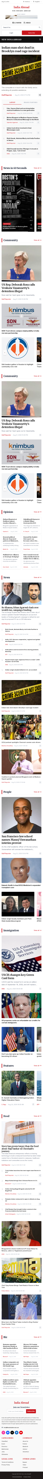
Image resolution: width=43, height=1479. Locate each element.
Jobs (3, 1452)
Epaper (25, 1462)
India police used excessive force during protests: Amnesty (22, 650)
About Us (25, 1441)
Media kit (25, 1446)
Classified (5, 1441)
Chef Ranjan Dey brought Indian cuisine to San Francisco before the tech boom (20, 1210)
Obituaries (5, 1454)
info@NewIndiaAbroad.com (11, 1427)
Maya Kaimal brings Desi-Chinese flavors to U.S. (21, 1180)
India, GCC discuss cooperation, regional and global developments (22, 640)
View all (36, 168)
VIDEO (28, 23)
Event (3, 1444)
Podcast (25, 1467)
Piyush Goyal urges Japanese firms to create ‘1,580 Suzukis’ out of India (22, 660)
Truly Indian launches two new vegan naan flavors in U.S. (23, 1171)
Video (24, 1465)
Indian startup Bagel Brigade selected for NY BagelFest (20, 1189)
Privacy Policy (6, 1465)
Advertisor (26, 1452)
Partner (25, 1444)
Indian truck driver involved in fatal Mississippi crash (19, 129)
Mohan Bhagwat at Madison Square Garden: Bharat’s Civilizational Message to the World (22, 118)
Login (11, 33)
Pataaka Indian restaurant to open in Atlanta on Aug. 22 (22, 1200)
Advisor (25, 1449)
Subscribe (31, 33)
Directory (4, 1446)
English (37, 1)
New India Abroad (12, 39)
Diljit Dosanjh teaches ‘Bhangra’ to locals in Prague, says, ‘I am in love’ (22, 150)
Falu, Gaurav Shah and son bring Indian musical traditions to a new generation (20, 109)
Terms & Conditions (8, 1462)
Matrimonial (5, 1449)
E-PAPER (18, 23)
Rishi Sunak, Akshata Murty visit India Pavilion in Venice (23, 139)
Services (27, 1)
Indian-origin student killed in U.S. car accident (21, 670)
